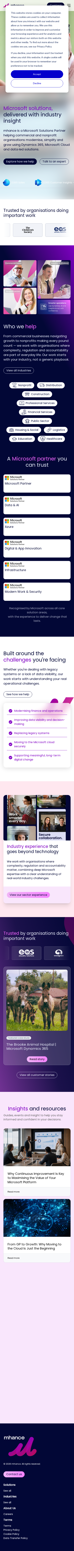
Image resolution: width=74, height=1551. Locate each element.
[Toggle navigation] (69, 5)
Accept (37, 74)
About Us (9, 1508)
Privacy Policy (44, 46)
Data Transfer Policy (15, 1538)
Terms (7, 1520)
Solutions (9, 1485)
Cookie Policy (11, 1534)
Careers (8, 1514)
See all (7, 1490)
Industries (10, 1496)
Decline (37, 83)
